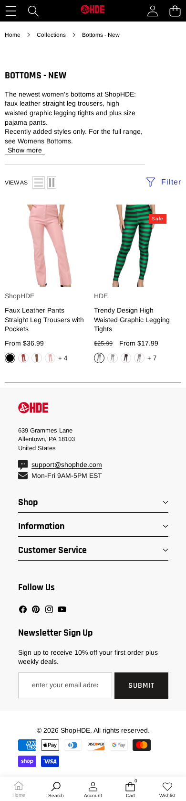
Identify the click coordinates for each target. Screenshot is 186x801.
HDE (101, 296)
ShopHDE (19, 296)
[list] (38, 182)
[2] (51, 182)
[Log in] (152, 11)
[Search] (33, 11)
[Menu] (10, 11)
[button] (175, 11)
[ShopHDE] (92, 11)
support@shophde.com (66, 464)
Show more (25, 150)
